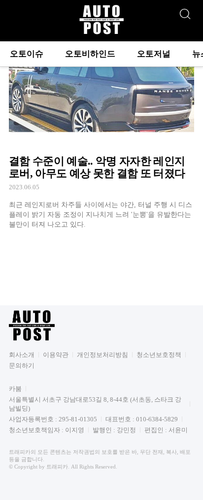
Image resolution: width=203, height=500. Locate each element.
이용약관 (55, 354)
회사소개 (21, 354)
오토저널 (153, 54)
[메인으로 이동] (101, 32)
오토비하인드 (90, 54)
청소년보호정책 (158, 354)
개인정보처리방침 (102, 354)
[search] (184, 11)
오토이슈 (26, 54)
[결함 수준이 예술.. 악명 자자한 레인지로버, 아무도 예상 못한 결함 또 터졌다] (101, 136)
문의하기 (21, 365)
